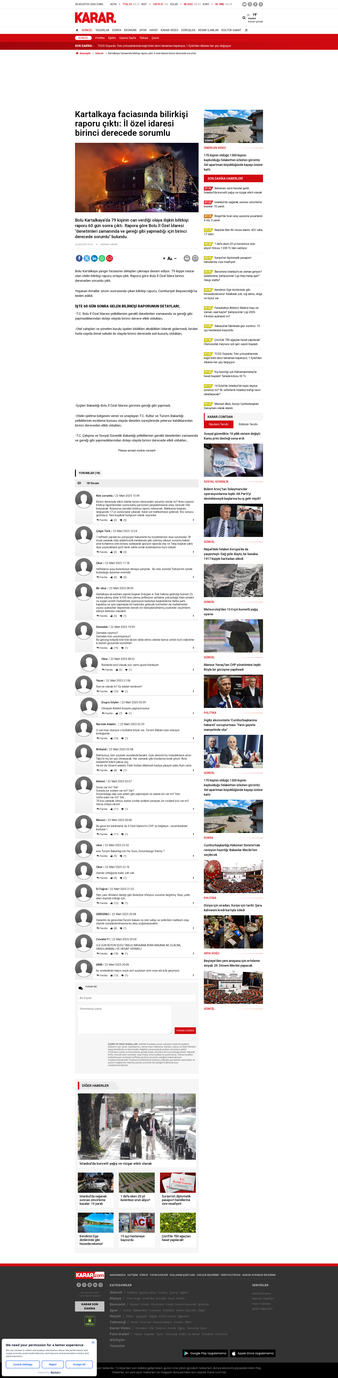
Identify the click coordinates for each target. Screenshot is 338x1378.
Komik (172, 1328)
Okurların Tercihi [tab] (218, 424)
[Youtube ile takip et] (244, 4)
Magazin (141, 1316)
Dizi (151, 1328)
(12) (115, 903)
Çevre (155, 38)
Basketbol (140, 1310)
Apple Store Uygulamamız (256, 1353)
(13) (115, 975)
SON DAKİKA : (84, 45)
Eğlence (183, 1316)
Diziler (130, 1316)
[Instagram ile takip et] (100, 1285)
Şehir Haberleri (262, 1309)
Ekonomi (130, 30)
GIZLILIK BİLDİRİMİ (208, 1275)
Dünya (116, 30)
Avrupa (161, 1298)
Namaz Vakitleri (263, 1299)
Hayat (153, 30)
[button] (164, 258)
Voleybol (155, 1310)
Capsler (149, 1334)
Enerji (169, 1304)
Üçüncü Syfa (147, 1293)
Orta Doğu (133, 1298)
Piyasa (134, 1304)
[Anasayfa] (77, 30)
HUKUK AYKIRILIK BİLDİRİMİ (259, 1275)
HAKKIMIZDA (118, 1275)
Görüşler (188, 30)
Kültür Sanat (231, 30)
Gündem (142, 1328)
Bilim (188, 1322)
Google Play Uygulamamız (208, 1353)
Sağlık (153, 1316)
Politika (100, 38)
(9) (115, 856)
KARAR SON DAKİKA (89, 1306)
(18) (115, 953)
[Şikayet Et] (193, 520)
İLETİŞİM (132, 1275)
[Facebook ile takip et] (255, 4)
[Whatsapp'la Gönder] (102, 258)
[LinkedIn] (94, 258)
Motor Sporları (186, 1310)
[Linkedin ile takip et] (95, 1285)
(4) (115, 878)
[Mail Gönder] (109, 258)
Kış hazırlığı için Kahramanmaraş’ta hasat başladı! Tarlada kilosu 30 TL (140, 45)
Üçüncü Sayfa (127, 38)
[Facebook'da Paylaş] (79, 258)
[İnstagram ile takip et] (250, 4)
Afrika (180, 1298)
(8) (115, 770)
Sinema (161, 1328)
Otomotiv (157, 1304)
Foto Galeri (119, 1334)
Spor (143, 30)
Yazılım (178, 1322)
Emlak (144, 1304)
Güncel (87, 30)
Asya (171, 1298)
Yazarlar (102, 30)
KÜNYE (144, 1275)
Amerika (148, 1298)
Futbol (127, 1310)
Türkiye (143, 38)
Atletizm (168, 1310)
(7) (120, 713)
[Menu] (245, 30)
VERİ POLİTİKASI (230, 1275)
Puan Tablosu (261, 1304)
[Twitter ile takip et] (261, 4)
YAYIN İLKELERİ (159, 1275)
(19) (115, 648)
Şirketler (203, 1304)
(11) (115, 809)
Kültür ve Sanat (189, 1334)
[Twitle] (86, 258)
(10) (115, 691)
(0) (115, 520)
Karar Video (169, 30)
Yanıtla (103, 520)
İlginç (181, 1328)
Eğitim (112, 38)
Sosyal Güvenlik (185, 1304)
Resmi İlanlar (208, 30)
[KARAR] (95, 17)
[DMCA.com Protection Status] (89, 1321)
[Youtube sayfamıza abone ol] (89, 1285)
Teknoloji (118, 1322)
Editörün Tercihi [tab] (248, 424)
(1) (125, 616)
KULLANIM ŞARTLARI (182, 1275)
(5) (115, 616)
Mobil (134, 1322)
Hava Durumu (261, 1293)
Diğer (202, 1310)
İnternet (145, 1322)
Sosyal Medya (162, 1322)
